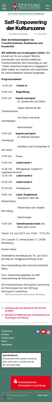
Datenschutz (7, 338)
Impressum (6, 331)
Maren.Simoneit (20, 34)
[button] (5, 397)
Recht (4, 341)
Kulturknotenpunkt (13, 294)
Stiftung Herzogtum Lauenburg (26, 14)
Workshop (40, 294)
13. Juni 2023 (40, 34)
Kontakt (5, 334)
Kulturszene (28, 294)
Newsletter (6, 344)
